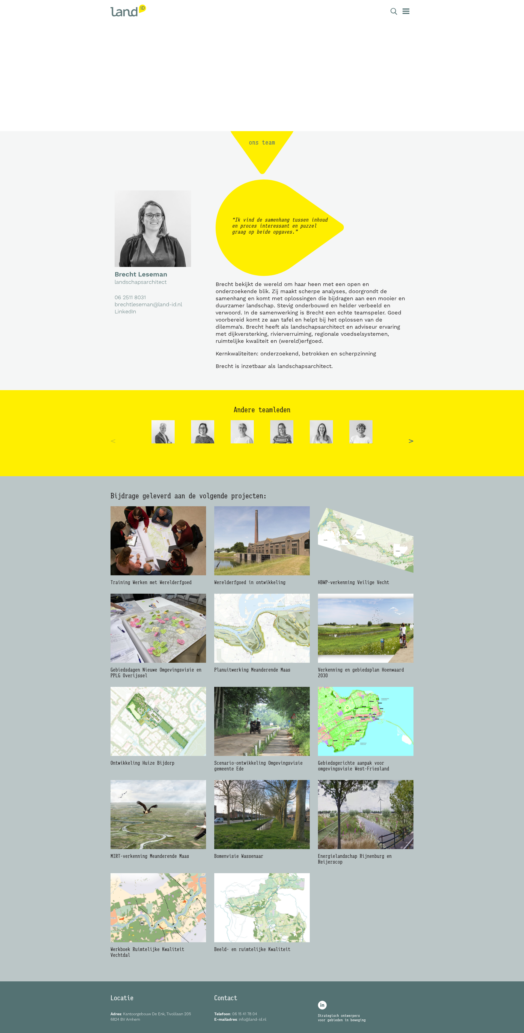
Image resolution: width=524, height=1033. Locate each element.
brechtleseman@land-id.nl (148, 304)
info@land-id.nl (252, 1019)
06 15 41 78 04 (244, 1014)
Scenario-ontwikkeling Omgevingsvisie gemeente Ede (258, 766)
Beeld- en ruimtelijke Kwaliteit (252, 949)
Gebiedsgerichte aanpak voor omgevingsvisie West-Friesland (353, 766)
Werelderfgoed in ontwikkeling (249, 582)
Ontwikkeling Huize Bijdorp (142, 763)
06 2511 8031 (130, 297)
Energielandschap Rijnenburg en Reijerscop (355, 859)
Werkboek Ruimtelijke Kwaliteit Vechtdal (147, 952)
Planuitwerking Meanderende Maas (252, 670)
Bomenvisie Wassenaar (238, 856)
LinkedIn (125, 311)
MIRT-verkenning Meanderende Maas (150, 856)
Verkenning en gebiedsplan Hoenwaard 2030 (361, 673)
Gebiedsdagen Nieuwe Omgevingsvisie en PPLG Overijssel (156, 673)
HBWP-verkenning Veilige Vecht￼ (355, 582)
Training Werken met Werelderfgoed (151, 582)
